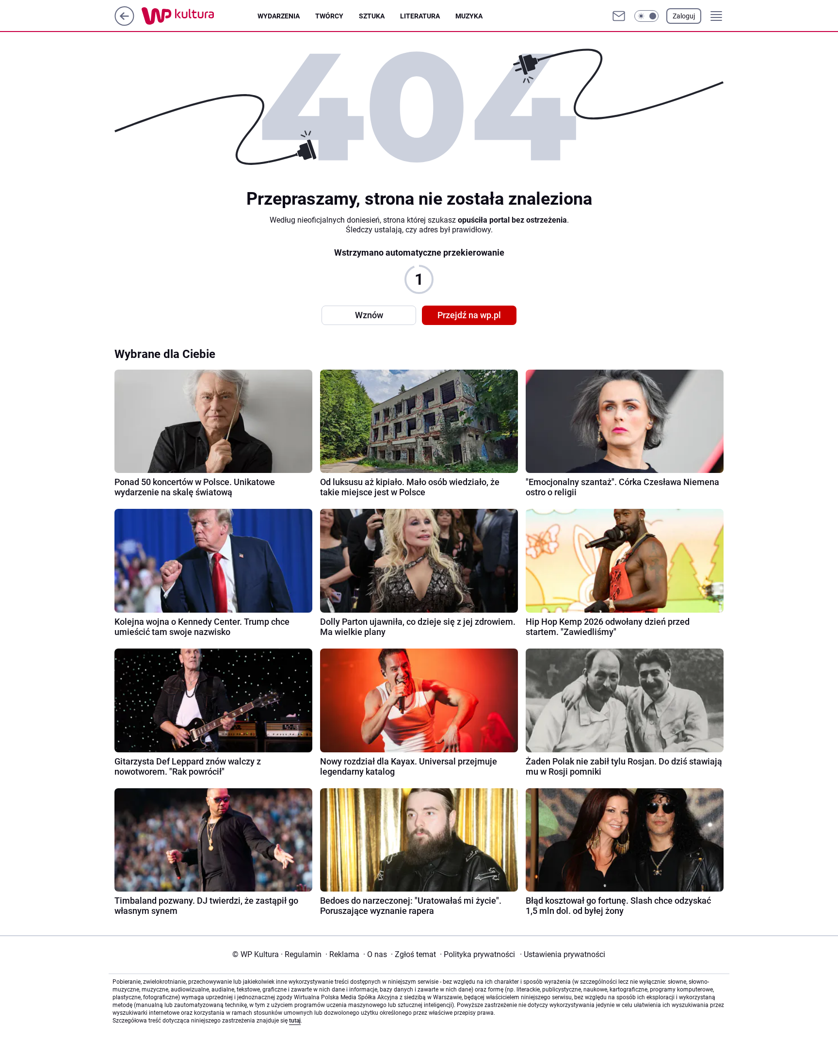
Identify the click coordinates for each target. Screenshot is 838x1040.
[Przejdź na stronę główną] (124, 23)
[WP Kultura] (200, 16)
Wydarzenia (279, 16)
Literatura (420, 16)
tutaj (295, 1020)
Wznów (369, 315)
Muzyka (469, 16)
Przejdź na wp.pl (469, 315)
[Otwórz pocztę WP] (619, 16)
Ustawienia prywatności (562, 954)
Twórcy (329, 16)
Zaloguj (684, 16)
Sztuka (372, 16)
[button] (646, 16)
